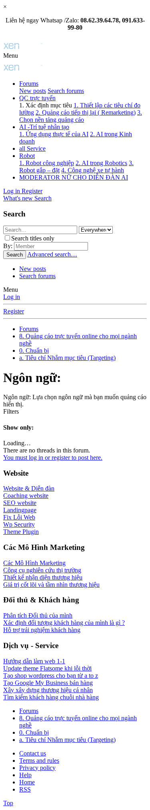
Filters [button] (11, 411)
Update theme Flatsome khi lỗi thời (47, 668)
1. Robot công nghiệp (46, 163)
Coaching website (25, 495)
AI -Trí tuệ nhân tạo (44, 126)
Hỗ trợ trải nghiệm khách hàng (41, 629)
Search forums (66, 90)
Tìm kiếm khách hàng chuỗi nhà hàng (51, 697)
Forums (28, 83)
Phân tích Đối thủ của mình (37, 615)
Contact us (32, 753)
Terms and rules (39, 760)
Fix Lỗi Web (19, 517)
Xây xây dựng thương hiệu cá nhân (48, 690)
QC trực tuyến (37, 98)
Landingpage (19, 510)
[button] (10, 55)
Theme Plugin (21, 531)
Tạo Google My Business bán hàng (48, 682)
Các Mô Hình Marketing (34, 563)
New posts (32, 90)
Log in (11, 296)
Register (13, 311)
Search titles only (32, 238)
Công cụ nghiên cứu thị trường (42, 570)
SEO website (19, 502)
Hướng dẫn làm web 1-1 (34, 661)
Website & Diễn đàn (28, 488)
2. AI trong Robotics (101, 163)
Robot (27, 155)
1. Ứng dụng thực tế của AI (53, 134)
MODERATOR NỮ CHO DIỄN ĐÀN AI (73, 177)
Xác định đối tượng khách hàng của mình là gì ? (64, 622)
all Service (32, 148)
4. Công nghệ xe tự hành (92, 170)
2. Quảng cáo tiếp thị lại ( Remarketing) (86, 112)
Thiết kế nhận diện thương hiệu (42, 577)
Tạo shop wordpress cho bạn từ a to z (50, 675)
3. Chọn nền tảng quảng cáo (80, 116)
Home (27, 782)
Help (25, 775)
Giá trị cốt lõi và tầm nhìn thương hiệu (51, 584)
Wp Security (19, 524)
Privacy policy (37, 767)
